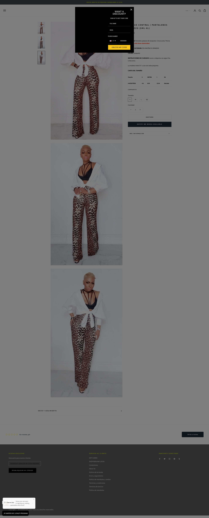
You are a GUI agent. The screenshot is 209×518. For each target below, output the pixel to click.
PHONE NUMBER (113, 36)
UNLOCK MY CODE (119, 47)
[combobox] (112, 41)
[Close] (131, 9)
